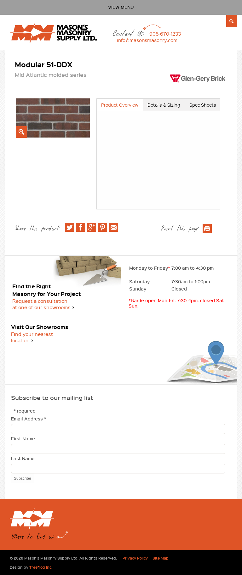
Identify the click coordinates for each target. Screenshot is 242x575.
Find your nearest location (32, 337)
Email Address (28, 419)
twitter (69, 227)
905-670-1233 (165, 34)
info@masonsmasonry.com (147, 40)
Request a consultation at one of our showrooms (41, 304)
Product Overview (119, 105)
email (113, 227)
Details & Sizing (163, 105)
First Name (23, 439)
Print (207, 228)
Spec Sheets (202, 105)
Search (231, 21)
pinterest (102, 227)
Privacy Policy (135, 557)
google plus (91, 227)
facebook (80, 227)
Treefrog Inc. (40, 567)
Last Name (23, 458)
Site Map (161, 557)
